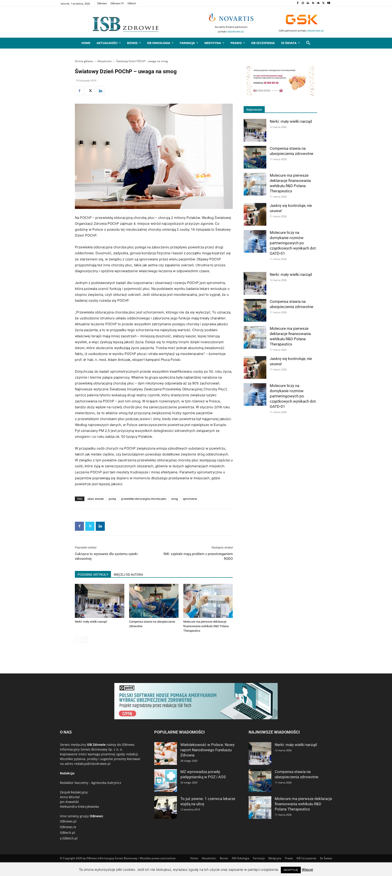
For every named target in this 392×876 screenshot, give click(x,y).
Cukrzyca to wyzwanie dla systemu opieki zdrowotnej (106, 556)
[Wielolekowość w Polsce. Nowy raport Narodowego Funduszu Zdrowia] (165, 753)
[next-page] (85, 640)
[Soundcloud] (318, 3)
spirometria (190, 498)
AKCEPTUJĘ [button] (291, 869)
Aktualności (104, 61)
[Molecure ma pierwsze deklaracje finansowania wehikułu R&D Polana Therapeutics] (208, 601)
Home (194, 858)
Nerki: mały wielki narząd (91, 621)
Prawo (289, 858)
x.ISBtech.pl (69, 838)
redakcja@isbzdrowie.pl (92, 763)
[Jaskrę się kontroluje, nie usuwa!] (255, 214)
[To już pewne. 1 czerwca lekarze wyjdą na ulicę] (165, 807)
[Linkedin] (308, 3)
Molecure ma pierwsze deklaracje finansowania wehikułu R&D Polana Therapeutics (206, 626)
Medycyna (274, 858)
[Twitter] (323, 3)
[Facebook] (297, 3)
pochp (112, 498)
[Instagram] (302, 3)
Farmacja (259, 858)
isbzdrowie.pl (235, 31)
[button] (308, 43)
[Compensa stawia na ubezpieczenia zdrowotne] (154, 601)
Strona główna (84, 61)
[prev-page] (78, 640)
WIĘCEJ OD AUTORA (128, 574)
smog (174, 498)
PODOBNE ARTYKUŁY (93, 574)
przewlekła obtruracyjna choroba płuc (143, 498)
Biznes (224, 858)
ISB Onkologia (240, 858)
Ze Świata (326, 858)
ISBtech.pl (67, 832)
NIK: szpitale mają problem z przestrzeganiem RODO (198, 556)
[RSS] (313, 3)
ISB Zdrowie (96, 744)
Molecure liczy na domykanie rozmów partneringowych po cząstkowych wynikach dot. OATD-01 (293, 243)
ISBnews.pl (68, 821)
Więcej (307, 869)
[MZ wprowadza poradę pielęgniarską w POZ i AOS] (165, 780)
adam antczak (95, 498)
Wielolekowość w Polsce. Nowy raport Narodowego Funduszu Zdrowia (207, 749)
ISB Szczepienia (306, 858)
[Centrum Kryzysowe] (280, 95)
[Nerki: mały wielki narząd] (99, 601)
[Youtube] (328, 3)
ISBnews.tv (68, 827)
